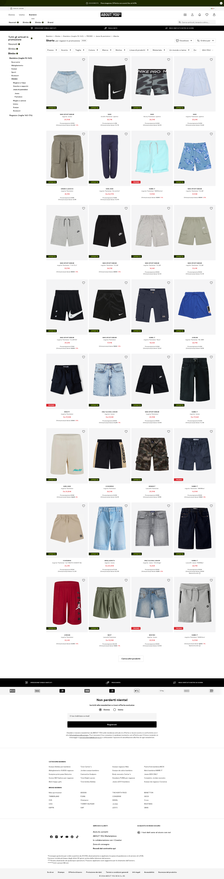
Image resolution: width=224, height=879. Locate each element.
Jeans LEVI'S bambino (121, 782)
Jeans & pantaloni (103, 36)
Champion (84, 800)
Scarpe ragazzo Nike (120, 767)
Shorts (116, 36)
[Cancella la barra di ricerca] (213, 22)
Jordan (115, 804)
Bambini (33, 15)
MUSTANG (148, 804)
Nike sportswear (55, 793)
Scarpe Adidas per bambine (60, 767)
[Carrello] (214, 14)
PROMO (89, 36)
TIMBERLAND (54, 796)
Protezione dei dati (94, 872)
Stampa (61, 872)
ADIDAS (83, 793)
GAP (82, 808)
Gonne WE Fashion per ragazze (61, 778)
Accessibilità (149, 872)
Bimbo (58, 36)
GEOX (146, 796)
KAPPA (51, 808)
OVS (50, 800)
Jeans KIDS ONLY (151, 774)
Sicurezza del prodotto (167, 872)
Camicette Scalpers (88, 774)
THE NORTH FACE (119, 793)
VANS (146, 808)
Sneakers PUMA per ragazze (123, 778)
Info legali (136, 872)
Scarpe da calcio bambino (122, 770)
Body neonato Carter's (121, 774)
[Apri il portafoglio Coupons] (185, 14)
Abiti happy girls (55, 782)
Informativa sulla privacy (79, 735)
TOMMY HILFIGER (87, 804)
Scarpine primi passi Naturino (60, 774)
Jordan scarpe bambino (89, 770)
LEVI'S (114, 808)
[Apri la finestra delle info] (221, 3)
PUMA (82, 796)
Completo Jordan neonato (154, 778)
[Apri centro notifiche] (199, 15)
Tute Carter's (86, 767)
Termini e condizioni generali (117, 872)
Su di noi (50, 872)
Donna (12, 15)
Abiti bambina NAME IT (153, 770)
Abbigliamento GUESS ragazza (61, 770)
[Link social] (51, 836)
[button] (184, 41)
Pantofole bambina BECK (154, 767)
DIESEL (115, 800)
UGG (50, 804)
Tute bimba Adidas (88, 782)
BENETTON (148, 793)
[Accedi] (192, 14)
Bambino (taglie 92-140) (73, 36)
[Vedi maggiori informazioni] (67, 127)
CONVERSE (116, 796)
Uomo (22, 15)
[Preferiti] (206, 14)
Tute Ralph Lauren (87, 778)
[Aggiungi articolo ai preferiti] (83, 59)
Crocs (146, 800)
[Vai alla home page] (62, 827)
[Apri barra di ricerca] (179, 22)
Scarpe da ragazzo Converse (155, 782)
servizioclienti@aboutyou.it (91, 737)
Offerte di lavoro (75, 872)
